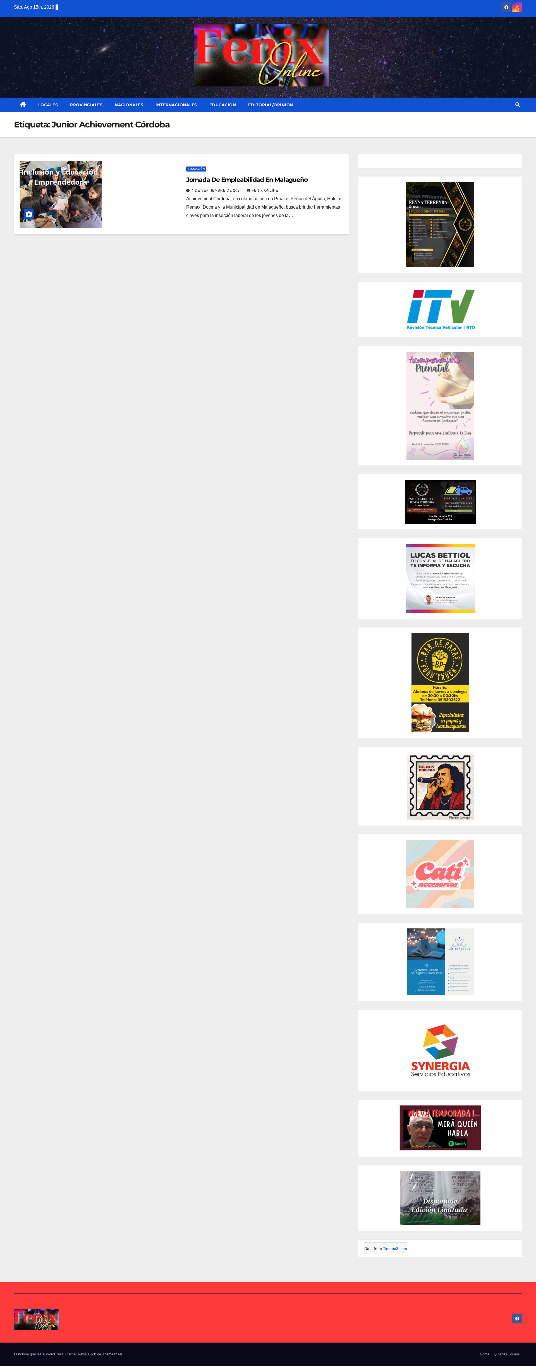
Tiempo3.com (395, 1248)
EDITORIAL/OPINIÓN (270, 104)
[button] (517, 104)
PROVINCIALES (86, 104)
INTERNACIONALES (176, 104)
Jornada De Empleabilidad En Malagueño (247, 180)
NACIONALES (129, 104)
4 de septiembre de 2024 (217, 190)
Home (484, 1354)
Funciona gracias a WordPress (39, 1354)
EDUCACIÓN (222, 104)
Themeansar (112, 1354)
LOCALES (48, 104)
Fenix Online (265, 190)
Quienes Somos (507, 1354)
